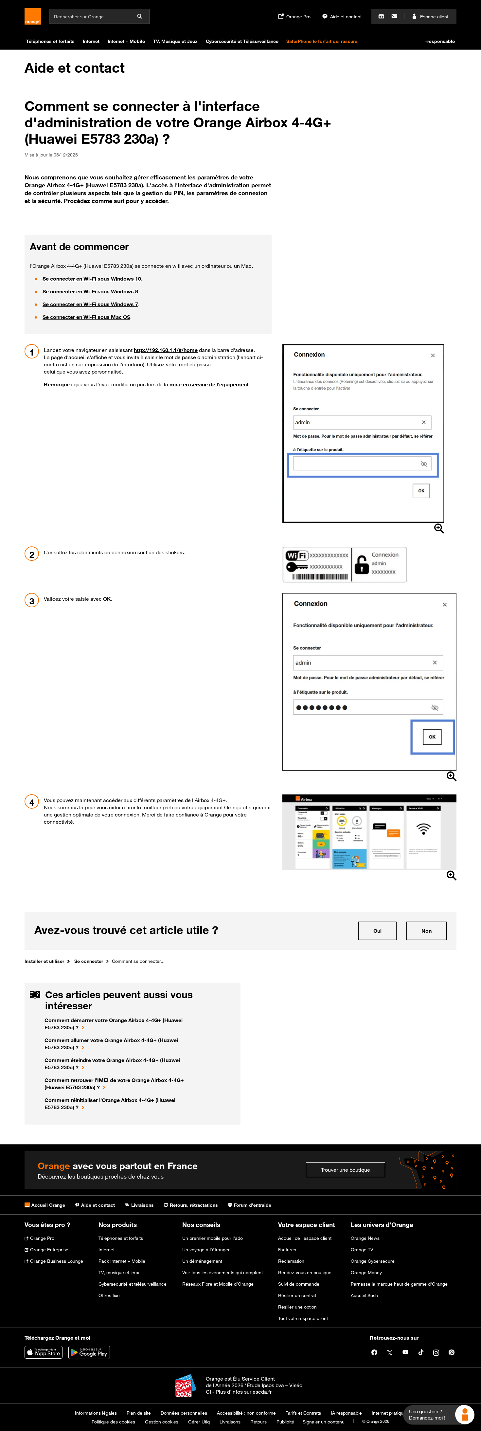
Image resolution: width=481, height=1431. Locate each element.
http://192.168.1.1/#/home (166, 350)
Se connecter (88, 961)
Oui (385, 930)
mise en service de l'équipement (209, 384)
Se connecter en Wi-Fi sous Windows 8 (90, 291)
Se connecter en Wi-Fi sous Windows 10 (92, 278)
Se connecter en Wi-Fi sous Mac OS (86, 317)
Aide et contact (75, 68)
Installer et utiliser (44, 961)
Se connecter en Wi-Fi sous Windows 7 (90, 304)
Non (434, 930)
